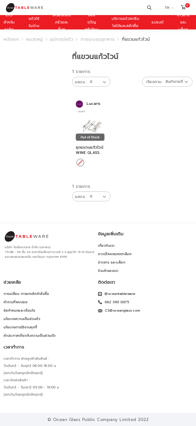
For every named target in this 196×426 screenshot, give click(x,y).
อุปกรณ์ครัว (61, 39)
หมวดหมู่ (34, 39)
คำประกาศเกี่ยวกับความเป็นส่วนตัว (30, 335)
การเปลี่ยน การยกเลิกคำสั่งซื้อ (26, 293)
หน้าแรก (11, 39)
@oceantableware (120, 293)
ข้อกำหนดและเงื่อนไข (19, 310)
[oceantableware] (29, 7)
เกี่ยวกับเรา (106, 245)
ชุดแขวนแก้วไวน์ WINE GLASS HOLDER (89, 153)
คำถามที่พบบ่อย (15, 302)
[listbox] (80, 163)
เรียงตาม (154, 82)
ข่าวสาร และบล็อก (111, 262)
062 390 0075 (117, 302)
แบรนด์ (158, 22)
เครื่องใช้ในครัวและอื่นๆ (62, 22)
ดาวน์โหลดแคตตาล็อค (114, 254)
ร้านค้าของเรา (108, 270)
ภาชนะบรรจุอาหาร (98, 39)
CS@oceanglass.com (122, 310)
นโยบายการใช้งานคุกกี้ (20, 327)
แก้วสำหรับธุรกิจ (9, 22)
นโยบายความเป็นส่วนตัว (22, 318)
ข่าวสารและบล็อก (183, 22)
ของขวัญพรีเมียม (91, 22)
